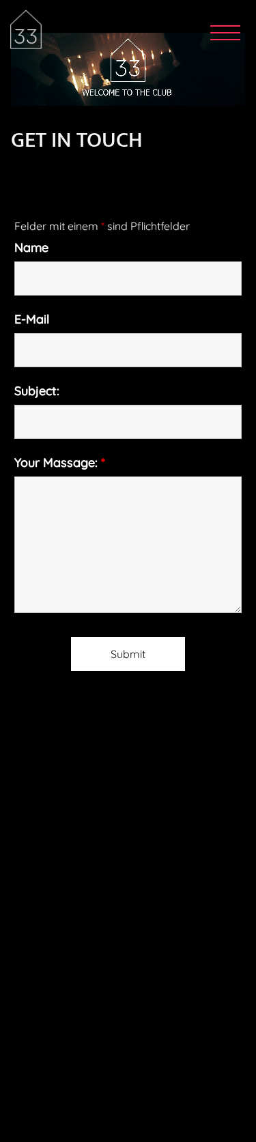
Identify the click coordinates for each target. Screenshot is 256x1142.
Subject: (36, 391)
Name (31, 248)
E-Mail (31, 319)
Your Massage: (59, 463)
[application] (128, 69)
